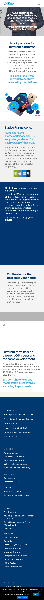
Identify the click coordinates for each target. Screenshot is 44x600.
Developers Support (14, 457)
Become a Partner (13, 491)
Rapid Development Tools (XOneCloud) (17, 523)
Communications (12, 548)
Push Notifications (13, 566)
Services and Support (14, 460)
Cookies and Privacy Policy (13, 586)
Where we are (11, 437)
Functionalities (11, 453)
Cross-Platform (11, 537)
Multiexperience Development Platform (19, 517)
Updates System (12, 552)
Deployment (10, 512)
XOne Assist (10, 563)
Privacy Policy (22, 597)
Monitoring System (13, 559)
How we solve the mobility (17, 468)
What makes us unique (15, 464)
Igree (35, 594)
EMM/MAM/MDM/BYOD (15, 545)
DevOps (8, 528)
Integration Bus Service (15, 556)
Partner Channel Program (17, 495)
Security (8, 541)
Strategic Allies (11, 482)
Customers (9, 478)
